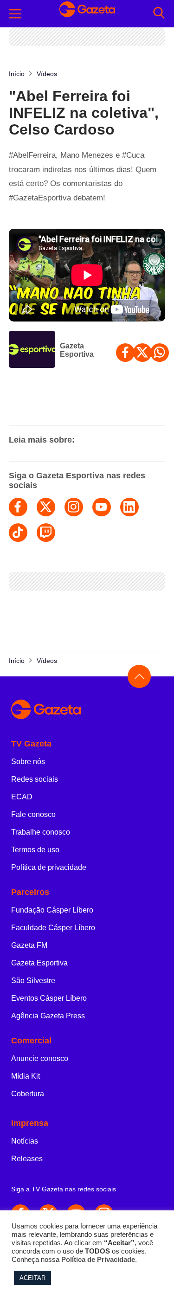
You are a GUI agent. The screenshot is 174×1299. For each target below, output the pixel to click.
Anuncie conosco (39, 1058)
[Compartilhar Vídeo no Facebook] (125, 352)
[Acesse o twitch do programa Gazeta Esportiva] (46, 532)
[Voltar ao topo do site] (139, 676)
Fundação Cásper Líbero (52, 910)
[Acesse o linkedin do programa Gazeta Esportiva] (129, 507)
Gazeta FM (29, 945)
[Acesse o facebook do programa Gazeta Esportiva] (18, 507)
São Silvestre (33, 980)
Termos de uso (35, 850)
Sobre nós (28, 761)
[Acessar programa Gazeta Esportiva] (32, 350)
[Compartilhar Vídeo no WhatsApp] (159, 352)
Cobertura (27, 1094)
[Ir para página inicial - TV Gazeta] (87, 13)
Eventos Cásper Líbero (49, 998)
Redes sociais (34, 779)
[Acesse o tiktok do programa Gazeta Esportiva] (18, 532)
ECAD (21, 797)
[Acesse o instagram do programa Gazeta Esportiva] (73, 507)
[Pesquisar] (159, 13)
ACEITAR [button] (32, 1277)
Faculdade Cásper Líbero (53, 928)
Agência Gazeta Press (48, 1016)
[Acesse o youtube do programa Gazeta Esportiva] (101, 507)
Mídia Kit (25, 1076)
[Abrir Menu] (15, 14)
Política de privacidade (48, 867)
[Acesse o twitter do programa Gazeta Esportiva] (46, 507)
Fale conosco (33, 814)
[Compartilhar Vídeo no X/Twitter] (142, 352)
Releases (27, 1159)
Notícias (24, 1141)
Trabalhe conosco (40, 832)
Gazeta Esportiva (77, 350)
